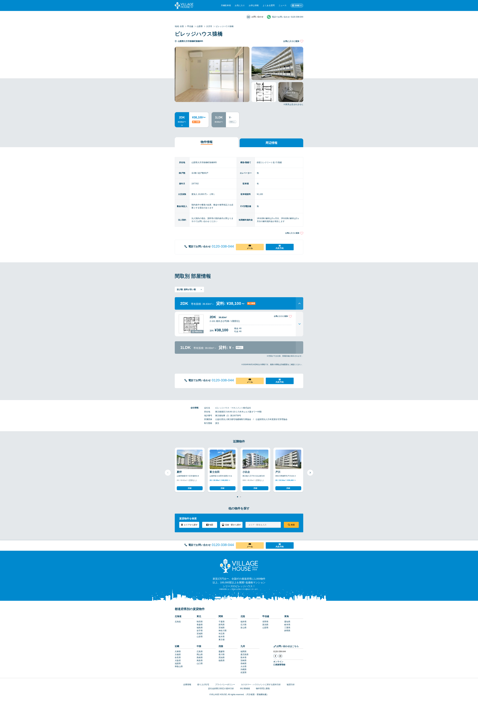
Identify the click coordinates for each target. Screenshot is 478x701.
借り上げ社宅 (203, 684)
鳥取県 (200, 660)
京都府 (178, 654)
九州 (242, 646)
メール (250, 248)
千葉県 (222, 622)
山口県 (200, 663)
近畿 (177, 646)
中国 (199, 646)
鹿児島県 (244, 654)
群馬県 (222, 625)
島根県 (200, 657)
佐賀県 (243, 672)
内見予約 (280, 248)
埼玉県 (222, 634)
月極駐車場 (226, 5)
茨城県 (222, 628)
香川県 (222, 654)
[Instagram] (280, 656)
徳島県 (222, 660)
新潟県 (265, 625)
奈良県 (178, 657)
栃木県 (222, 637)
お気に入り (240, 5)
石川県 (243, 625)
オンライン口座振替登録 (279, 663)
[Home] (239, 566)
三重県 (287, 628)
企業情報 (187, 684)
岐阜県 (287, 625)
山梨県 (265, 628)
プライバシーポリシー (225, 684)
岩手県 (200, 631)
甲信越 (265, 616)
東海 (286, 616)
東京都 (222, 639)
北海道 (178, 616)
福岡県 (243, 651)
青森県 (200, 625)
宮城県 (200, 634)
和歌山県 (179, 666)
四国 (221, 646)
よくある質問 (269, 5)
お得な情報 (254, 5)
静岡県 (287, 631)
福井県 (243, 622)
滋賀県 (178, 663)
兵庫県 (178, 651)
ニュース (283, 5)
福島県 (200, 628)
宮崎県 (243, 660)
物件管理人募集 (263, 688)
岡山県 (200, 654)
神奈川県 (223, 631)
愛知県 (287, 622)
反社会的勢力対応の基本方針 (221, 688)
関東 (221, 616)
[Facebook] (275, 656)
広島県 (200, 651)
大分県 (243, 666)
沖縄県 (243, 669)
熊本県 (243, 657)
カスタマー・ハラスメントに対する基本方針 (261, 684)
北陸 (242, 616)
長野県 (265, 622)
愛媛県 (222, 651)
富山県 (243, 628)
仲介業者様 (245, 688)
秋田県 (200, 622)
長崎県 (243, 663)
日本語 (297, 5)
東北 (199, 616)
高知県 (222, 657)
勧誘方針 (291, 684)
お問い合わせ (257, 17)
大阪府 (178, 660)
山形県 (200, 637)
